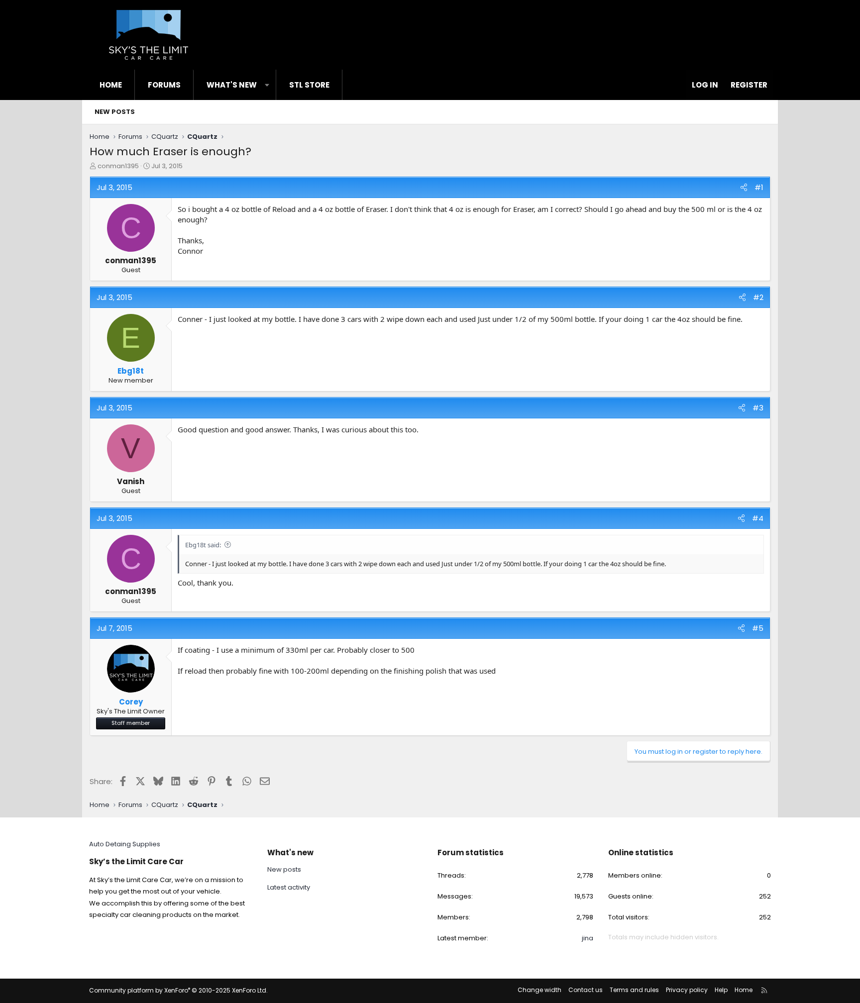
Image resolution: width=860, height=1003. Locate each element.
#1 (758, 187)
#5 (757, 628)
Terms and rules (634, 990)
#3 (757, 407)
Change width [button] (539, 990)
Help (721, 990)
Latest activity (288, 887)
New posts (115, 111)
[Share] (744, 187)
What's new (232, 85)
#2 (758, 297)
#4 (757, 518)
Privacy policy (687, 990)
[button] (267, 85)
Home (111, 85)
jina (587, 938)
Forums (164, 85)
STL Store (309, 85)
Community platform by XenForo (178, 990)
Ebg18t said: (203, 544)
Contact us (585, 990)
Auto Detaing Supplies (124, 844)
